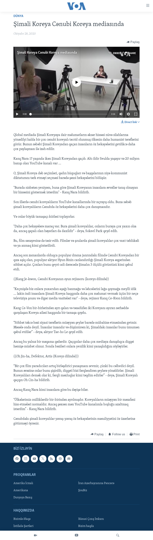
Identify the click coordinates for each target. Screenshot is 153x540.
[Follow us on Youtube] (34, 458)
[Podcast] (60, 458)
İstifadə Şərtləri (23, 526)
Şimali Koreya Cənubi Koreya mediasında (47, 53)
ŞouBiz (82, 490)
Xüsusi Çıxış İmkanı (91, 519)
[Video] (35, 535)
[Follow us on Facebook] (17, 458)
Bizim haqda (86, 526)
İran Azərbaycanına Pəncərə (96, 483)
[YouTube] (76, 535)
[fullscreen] (136, 114)
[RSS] (51, 458)
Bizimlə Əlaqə (22, 519)
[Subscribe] (68, 458)
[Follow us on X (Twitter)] (42, 458)
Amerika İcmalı (23, 483)
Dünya (18, 16)
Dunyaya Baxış (22, 497)
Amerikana (20, 490)
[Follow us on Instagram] (25, 458)
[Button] (133, 42)
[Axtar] (117, 535)
